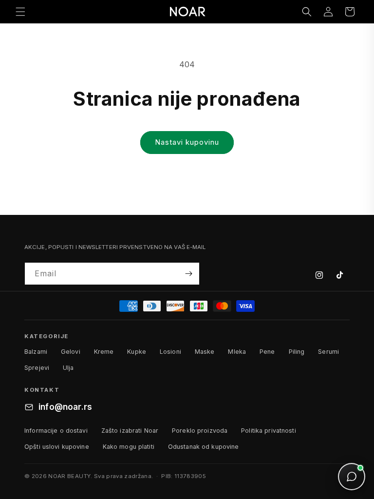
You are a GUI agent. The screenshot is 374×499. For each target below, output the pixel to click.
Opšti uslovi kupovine (56, 446)
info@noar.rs (65, 407)
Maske (205, 351)
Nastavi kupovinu (187, 142)
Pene (267, 351)
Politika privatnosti (268, 430)
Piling (297, 351)
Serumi (328, 351)
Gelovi (70, 351)
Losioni (170, 351)
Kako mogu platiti (128, 446)
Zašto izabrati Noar (129, 430)
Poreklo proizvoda (199, 430)
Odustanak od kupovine (203, 446)
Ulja (68, 367)
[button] (20, 11)
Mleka (237, 351)
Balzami (35, 351)
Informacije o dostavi (56, 430)
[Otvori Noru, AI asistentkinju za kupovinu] (351, 476)
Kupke (136, 351)
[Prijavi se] (188, 273)
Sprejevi (36, 367)
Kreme (104, 351)
